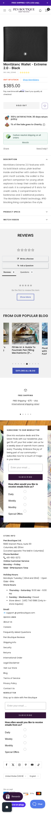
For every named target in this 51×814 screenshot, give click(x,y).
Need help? (42, 148)
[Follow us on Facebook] (6, 765)
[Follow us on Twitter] (13, 765)
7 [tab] (29, 363)
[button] (40, 10)
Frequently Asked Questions (17, 632)
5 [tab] (24, 363)
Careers (7, 627)
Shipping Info (9, 642)
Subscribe (25, 477)
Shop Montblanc (31, 79)
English (33, 776)
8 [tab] (32, 363)
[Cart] (46, 10)
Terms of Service (11, 678)
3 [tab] (18, 363)
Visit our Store (10, 668)
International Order (12, 657)
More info (25, 142)
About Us (7, 621)
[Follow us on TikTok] (38, 765)
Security (7, 647)
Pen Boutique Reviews (14, 637)
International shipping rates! (25, 404)
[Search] (10, 10)
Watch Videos (11, 219)
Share (6, 148)
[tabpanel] (25, 339)
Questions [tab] (24, 272)
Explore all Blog (25, 370)
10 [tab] (38, 363)
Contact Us (9, 688)
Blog (5, 673)
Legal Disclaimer (11, 662)
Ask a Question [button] (26, 265)
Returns (7, 652)
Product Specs (11, 212)
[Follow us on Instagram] (19, 765)
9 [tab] (35, 363)
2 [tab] (15, 363)
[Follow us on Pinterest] (26, 765)
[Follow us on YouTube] (32, 765)
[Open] (7, 807)
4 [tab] (21, 363)
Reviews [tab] (7, 272)
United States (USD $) (14, 776)
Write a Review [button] (27, 258)
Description (10, 159)
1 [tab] (12, 363)
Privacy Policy (10, 683)
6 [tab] (27, 363)
